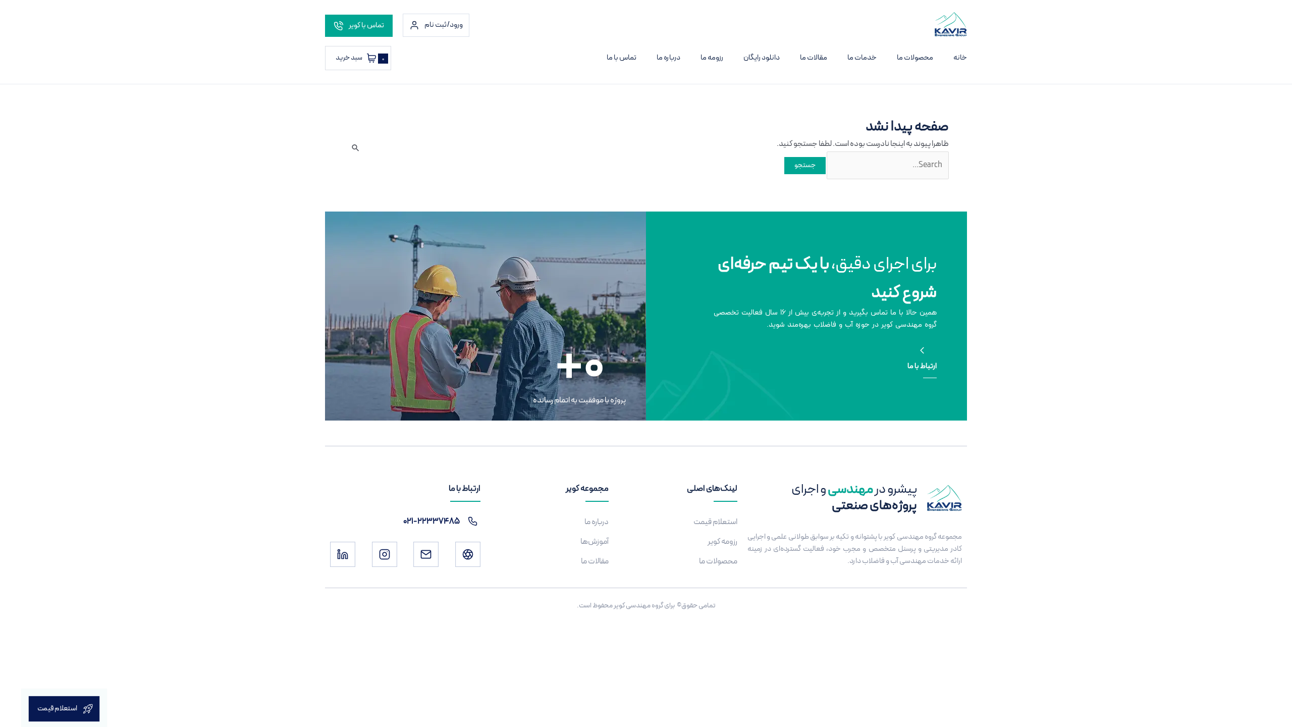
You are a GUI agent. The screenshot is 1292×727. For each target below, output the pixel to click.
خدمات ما (862, 58)
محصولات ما (915, 58)
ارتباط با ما (922, 366)
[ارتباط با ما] (922, 350)
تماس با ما (621, 58)
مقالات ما (813, 58)
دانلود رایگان (761, 58)
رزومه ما (712, 58)
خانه (960, 58)
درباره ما (668, 58)
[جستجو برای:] (887, 165)
